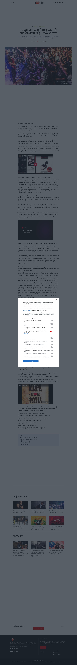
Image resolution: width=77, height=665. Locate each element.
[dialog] (38, 332)
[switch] (51, 320)
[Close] (57, 300)
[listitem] (38, 318)
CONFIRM (31, 361)
